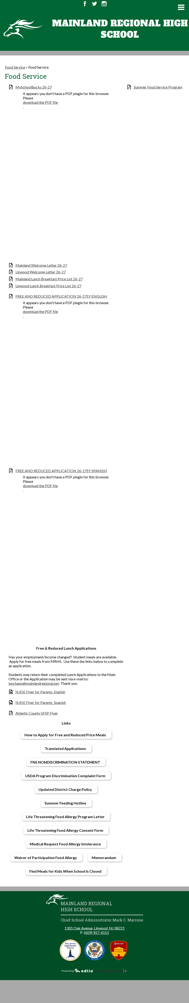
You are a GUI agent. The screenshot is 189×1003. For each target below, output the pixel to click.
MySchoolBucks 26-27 (33, 87)
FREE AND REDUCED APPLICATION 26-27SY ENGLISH (61, 296)
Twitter (94, 3)
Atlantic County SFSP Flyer (36, 713)
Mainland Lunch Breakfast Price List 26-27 (49, 279)
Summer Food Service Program (158, 87)
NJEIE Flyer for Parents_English (40, 692)
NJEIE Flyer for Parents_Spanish (40, 702)
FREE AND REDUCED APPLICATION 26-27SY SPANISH (61, 470)
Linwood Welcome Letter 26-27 (40, 272)
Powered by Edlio (78, 970)
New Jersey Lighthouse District (70, 950)
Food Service (15, 67)
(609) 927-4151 (96, 932)
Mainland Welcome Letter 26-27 (41, 265)
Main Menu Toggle (181, 7)
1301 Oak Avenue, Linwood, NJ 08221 (95, 928)
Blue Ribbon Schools (95, 950)
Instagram (104, 3)
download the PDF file (40, 102)
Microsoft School (119, 950)
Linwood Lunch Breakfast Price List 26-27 (48, 286)
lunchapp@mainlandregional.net (34, 683)
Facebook (84, 3)
